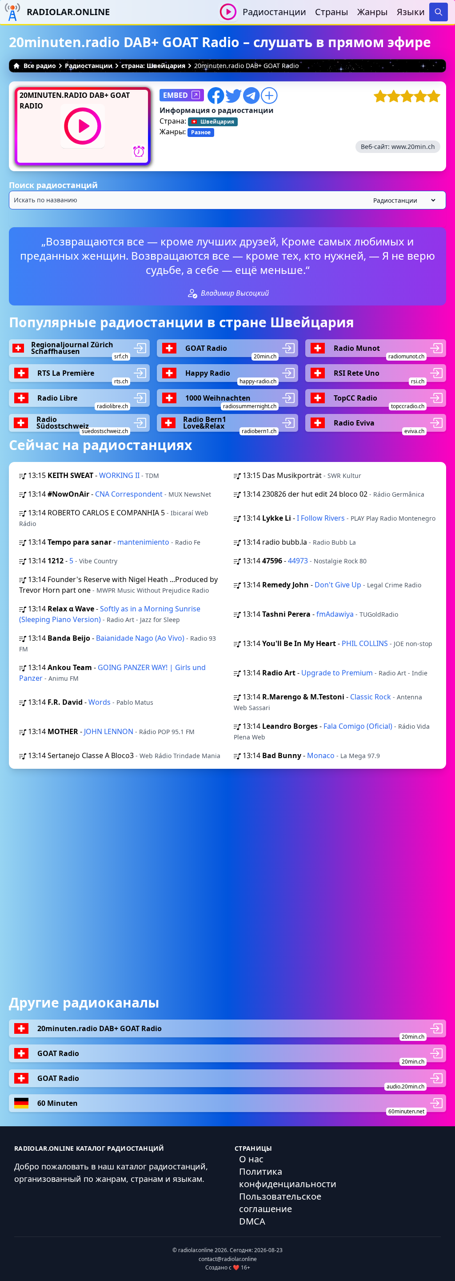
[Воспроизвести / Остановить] (228, 12)
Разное (201, 132)
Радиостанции (274, 12)
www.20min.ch (413, 146)
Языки (411, 12)
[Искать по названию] (227, 200)
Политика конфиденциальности (287, 1177)
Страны (331, 12)
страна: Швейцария (153, 65)
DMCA (252, 1221)
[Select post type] (402, 200)
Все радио (40, 65)
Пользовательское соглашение (280, 1202)
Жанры (372, 12)
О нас (251, 1159)
